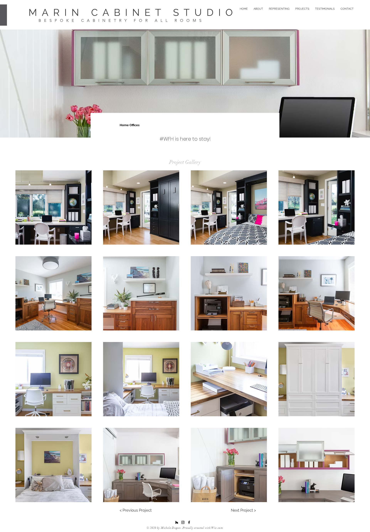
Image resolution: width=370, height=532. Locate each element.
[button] (53, 207)
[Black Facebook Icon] (189, 522)
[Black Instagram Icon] (183, 522)
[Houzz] (177, 522)
